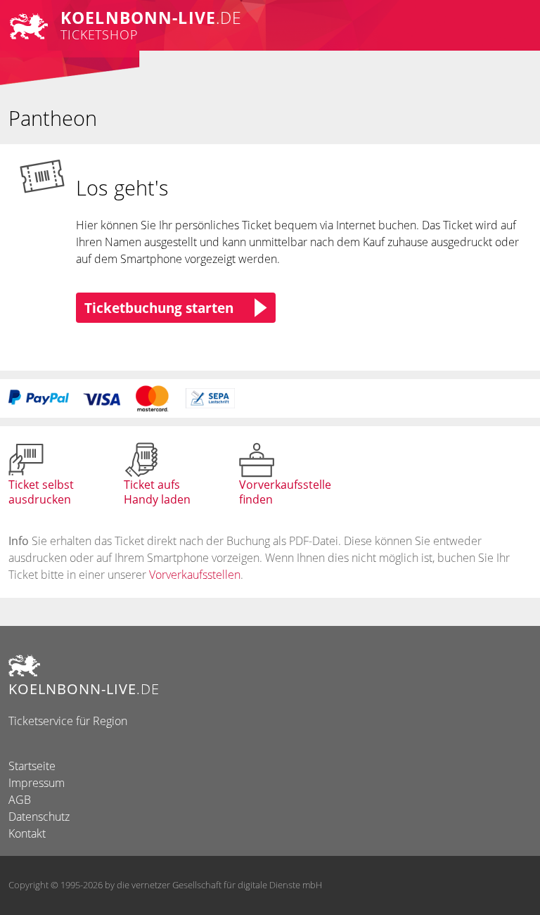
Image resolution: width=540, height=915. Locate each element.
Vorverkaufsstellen (194, 574)
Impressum (36, 783)
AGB (19, 799)
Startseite (32, 766)
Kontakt (27, 833)
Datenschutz (39, 816)
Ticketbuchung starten (158, 307)
